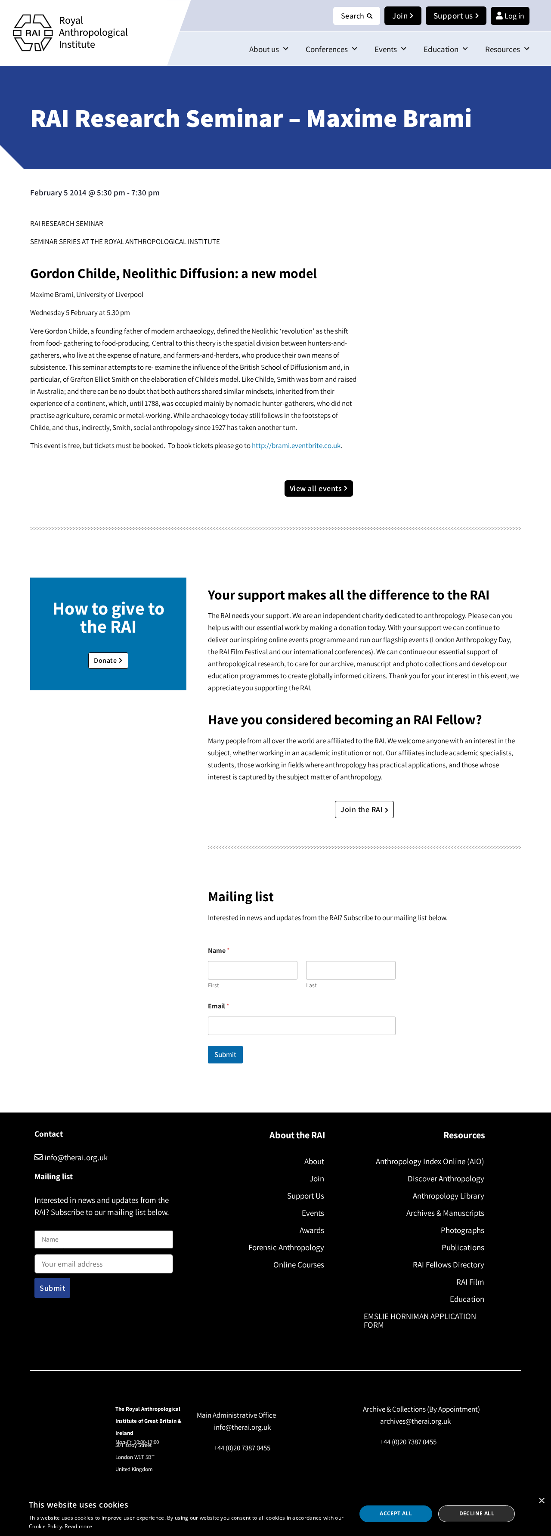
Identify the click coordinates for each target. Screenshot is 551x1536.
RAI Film (470, 1281)
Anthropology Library (448, 1195)
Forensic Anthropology (286, 1247)
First (213, 985)
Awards (312, 1230)
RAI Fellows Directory (448, 1264)
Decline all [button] (476, 1513)
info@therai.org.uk (75, 1157)
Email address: (56, 1252)
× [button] (541, 1501)
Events (386, 49)
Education (441, 49)
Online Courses (298, 1264)
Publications (463, 1247)
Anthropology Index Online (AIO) (430, 1161)
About (314, 1161)
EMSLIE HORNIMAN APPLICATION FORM (420, 1320)
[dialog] (275, 1514)
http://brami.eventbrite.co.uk (296, 445)
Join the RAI (363, 809)
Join (317, 1178)
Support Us (305, 1195)
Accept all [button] (396, 1513)
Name (43, 1225)
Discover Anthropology (446, 1178)
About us (264, 49)
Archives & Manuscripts (445, 1213)
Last (311, 985)
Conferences (327, 49)
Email (218, 1006)
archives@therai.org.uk (415, 1421)
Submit (225, 1054)
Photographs (462, 1230)
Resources (502, 49)
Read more (78, 1526)
